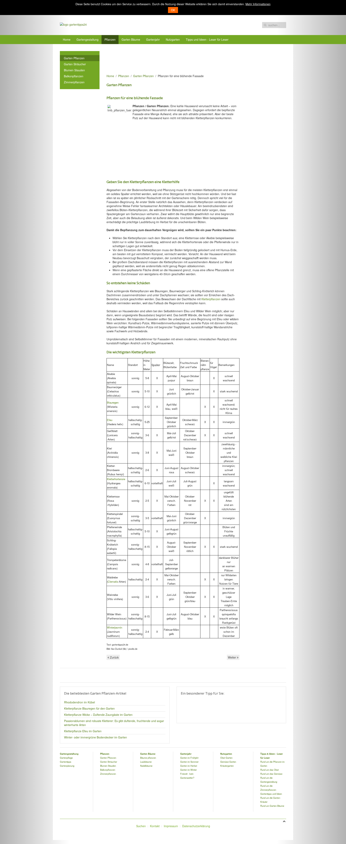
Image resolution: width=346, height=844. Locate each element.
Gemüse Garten (228, 761)
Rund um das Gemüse (271, 773)
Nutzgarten (173, 39)
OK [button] (173, 10)
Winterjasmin (114, 627)
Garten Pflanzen (143, 76)
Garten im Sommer (189, 761)
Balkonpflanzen (73, 76)
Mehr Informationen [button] (258, 4)
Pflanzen (110, 39)
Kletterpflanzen (210, 299)
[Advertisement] (179, 60)
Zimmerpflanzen (74, 82)
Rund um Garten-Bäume (272, 805)
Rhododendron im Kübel (79, 702)
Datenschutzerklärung (196, 826)
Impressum (171, 826)
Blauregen (113, 402)
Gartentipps (65, 761)
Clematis (113, 581)
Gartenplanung (67, 765)
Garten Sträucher (75, 64)
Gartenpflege (66, 757)
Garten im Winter (188, 769)
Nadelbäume (146, 765)
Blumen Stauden (74, 70)
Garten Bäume (131, 39)
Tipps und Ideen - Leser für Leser (207, 39)
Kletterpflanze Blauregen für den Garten (89, 708)
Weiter (232, 657)
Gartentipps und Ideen (271, 793)
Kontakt (155, 826)
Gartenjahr (153, 39)
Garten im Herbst (188, 765)
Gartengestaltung (87, 39)
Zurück (114, 657)
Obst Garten (226, 757)
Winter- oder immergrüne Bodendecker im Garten (95, 737)
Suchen (141, 826)
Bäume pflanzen (148, 757)
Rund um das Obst (269, 769)
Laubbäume (146, 761)
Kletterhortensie (116, 479)
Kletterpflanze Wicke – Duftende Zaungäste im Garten (98, 715)
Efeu (109, 420)
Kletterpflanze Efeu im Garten (83, 731)
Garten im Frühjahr (189, 757)
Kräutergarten (227, 765)
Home (66, 39)
